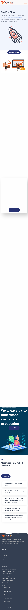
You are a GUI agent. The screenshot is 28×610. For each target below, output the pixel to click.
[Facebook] (2, 545)
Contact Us (6, 476)
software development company (13, 17)
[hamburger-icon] (25, 3)
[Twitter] (8, 545)
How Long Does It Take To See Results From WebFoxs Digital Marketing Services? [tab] (14, 500)
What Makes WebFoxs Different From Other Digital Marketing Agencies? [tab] (14, 518)
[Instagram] (5, 545)
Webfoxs (19, 607)
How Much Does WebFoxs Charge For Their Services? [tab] (15, 492)
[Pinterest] (14, 545)
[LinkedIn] (11, 545)
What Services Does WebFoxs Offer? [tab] (13, 484)
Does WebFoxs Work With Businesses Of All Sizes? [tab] (12, 509)
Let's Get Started (14, 52)
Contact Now (14, 210)
